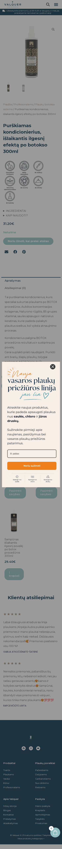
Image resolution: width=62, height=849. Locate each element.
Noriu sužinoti (31, 465)
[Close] (52, 367)
